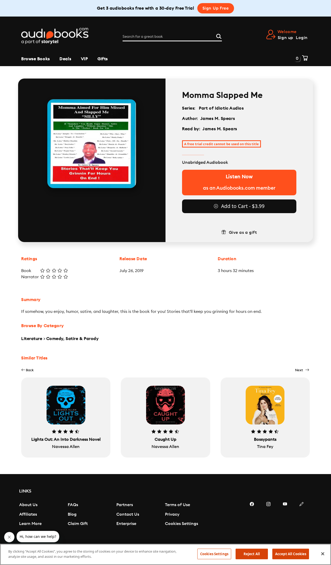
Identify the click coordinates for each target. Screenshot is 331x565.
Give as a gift (243, 232)
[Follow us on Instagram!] (268, 519)
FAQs (73, 505)
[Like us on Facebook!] (252, 519)
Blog (72, 514)
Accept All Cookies (290, 554)
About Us (28, 505)
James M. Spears (217, 118)
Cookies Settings (181, 524)
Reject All (252, 554)
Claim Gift (78, 524)
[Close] (322, 553)
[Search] (218, 35)
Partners (124, 505)
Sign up (285, 37)
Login (302, 37)
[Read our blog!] (301, 519)
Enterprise (126, 524)
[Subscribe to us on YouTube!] (285, 519)
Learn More (30, 524)
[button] (27, 370)
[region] (165, 554)
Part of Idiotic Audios (221, 108)
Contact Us (127, 514)
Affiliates (28, 514)
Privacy (172, 514)
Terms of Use (177, 505)
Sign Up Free (215, 8)
